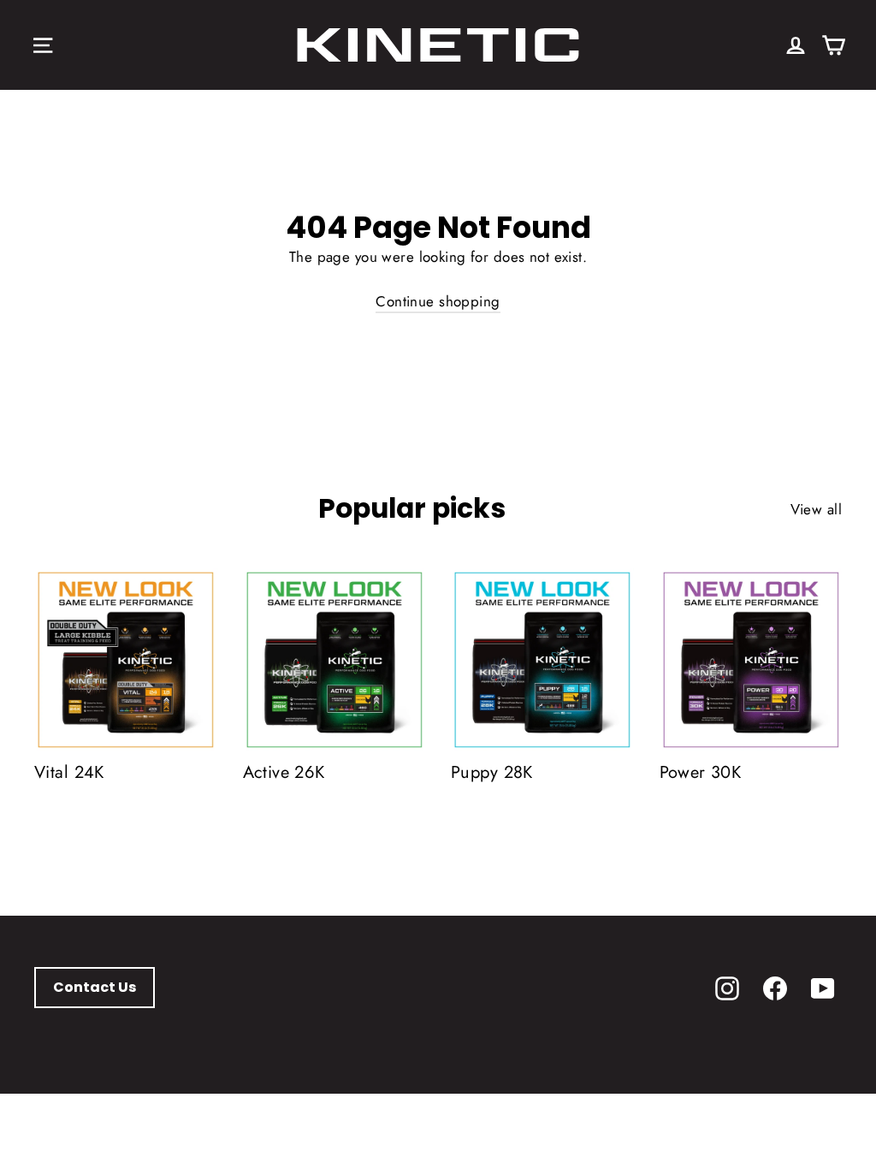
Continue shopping (438, 301)
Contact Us (94, 987)
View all (816, 509)
